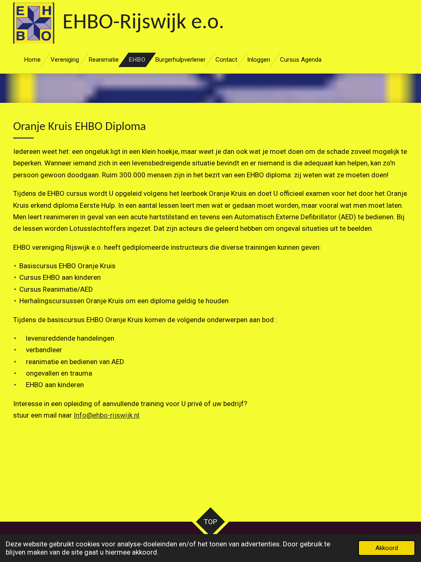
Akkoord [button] (386, 548)
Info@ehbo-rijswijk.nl (106, 415)
